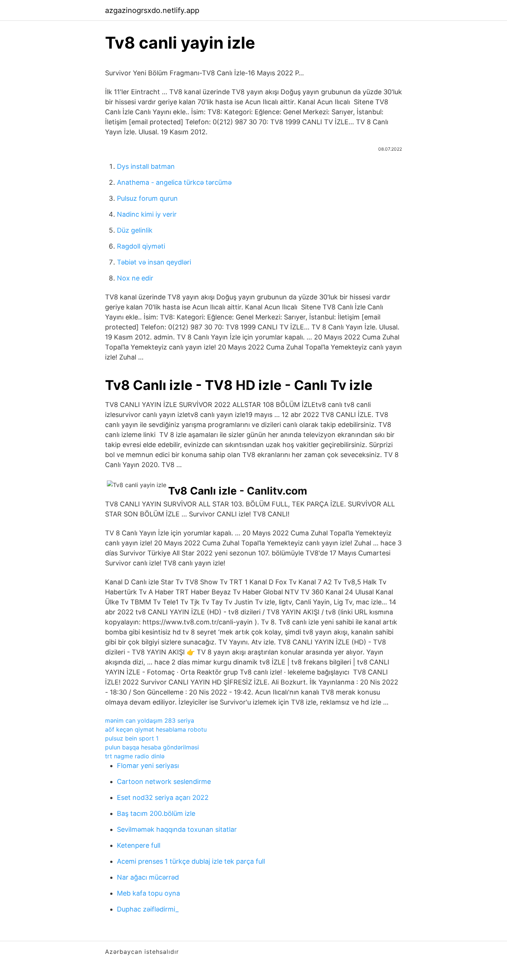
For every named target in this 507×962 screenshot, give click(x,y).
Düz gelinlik (135, 230)
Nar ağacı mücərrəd (148, 877)
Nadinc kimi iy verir (147, 214)
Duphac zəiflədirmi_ (148, 909)
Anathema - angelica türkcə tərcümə (174, 182)
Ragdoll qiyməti (141, 246)
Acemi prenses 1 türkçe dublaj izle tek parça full (191, 861)
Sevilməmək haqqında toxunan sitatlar (177, 829)
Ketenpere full (138, 845)
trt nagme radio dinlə (134, 756)
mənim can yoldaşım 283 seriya (149, 720)
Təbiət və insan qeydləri (154, 262)
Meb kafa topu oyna (148, 893)
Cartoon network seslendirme (164, 781)
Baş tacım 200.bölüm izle (156, 813)
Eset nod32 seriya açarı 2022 (163, 797)
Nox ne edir (135, 278)
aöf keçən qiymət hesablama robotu (156, 729)
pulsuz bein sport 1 (131, 738)
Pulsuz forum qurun (147, 198)
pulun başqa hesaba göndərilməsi (152, 747)
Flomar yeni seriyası (148, 765)
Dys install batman (146, 166)
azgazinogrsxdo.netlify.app (152, 10)
